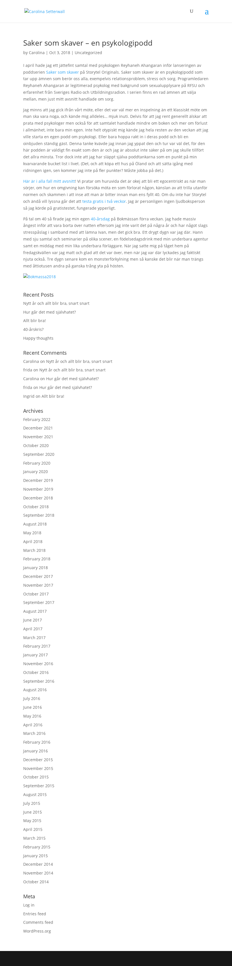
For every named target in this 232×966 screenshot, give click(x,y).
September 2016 (38, 681)
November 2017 (38, 585)
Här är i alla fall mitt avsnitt (49, 181)
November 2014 (38, 873)
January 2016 (35, 751)
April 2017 (32, 628)
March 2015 (34, 838)
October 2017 (36, 594)
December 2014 (38, 864)
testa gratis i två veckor (104, 201)
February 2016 (36, 742)
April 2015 (32, 829)
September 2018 (38, 515)
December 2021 (38, 428)
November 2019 (38, 489)
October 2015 (36, 777)
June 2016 (32, 707)
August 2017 (35, 611)
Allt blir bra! (34, 320)
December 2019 (38, 480)
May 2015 (32, 820)
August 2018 (35, 524)
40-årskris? (33, 329)
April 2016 (32, 724)
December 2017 (38, 576)
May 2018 (32, 532)
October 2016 (36, 672)
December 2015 (38, 759)
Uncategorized (88, 52)
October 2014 (36, 881)
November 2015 (38, 768)
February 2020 (36, 463)
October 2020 (36, 445)
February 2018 (36, 558)
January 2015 (35, 855)
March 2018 (34, 550)
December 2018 (38, 498)
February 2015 (36, 847)
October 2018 (36, 506)
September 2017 (38, 602)
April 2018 (32, 541)
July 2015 (31, 803)
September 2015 (38, 785)
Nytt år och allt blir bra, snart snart (56, 303)
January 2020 (35, 471)
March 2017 (34, 637)
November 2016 (38, 663)
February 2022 (36, 419)
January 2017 (35, 655)
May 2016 (32, 716)
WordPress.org (37, 931)
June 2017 (32, 620)
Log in (29, 905)
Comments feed (38, 922)
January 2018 (35, 567)
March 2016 (34, 733)
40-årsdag (100, 219)
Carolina (37, 52)
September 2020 (38, 454)
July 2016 (31, 698)
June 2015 (32, 812)
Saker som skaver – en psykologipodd (87, 43)
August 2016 (35, 689)
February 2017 (36, 646)
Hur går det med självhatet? (49, 312)
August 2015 (35, 794)
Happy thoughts (38, 338)
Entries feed (34, 913)
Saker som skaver (62, 72)
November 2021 (38, 436)
